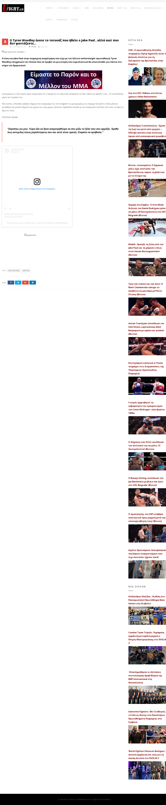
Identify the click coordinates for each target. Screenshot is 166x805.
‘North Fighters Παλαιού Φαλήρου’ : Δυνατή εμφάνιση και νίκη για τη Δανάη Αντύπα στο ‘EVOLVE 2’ (147, 755)
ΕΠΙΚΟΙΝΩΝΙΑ (63, 8)
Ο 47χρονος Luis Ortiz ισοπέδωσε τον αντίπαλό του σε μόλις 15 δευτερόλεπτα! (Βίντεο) (146, 446)
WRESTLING (136, 8)
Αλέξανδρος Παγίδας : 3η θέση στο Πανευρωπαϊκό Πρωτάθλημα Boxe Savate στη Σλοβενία (146, 600)
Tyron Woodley (13, 270)
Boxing (33, 47)
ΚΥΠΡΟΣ (74, 20)
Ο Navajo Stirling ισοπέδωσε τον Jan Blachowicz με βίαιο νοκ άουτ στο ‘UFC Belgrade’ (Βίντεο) (145, 482)
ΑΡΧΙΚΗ (49, 8)
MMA (87, 8)
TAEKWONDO (61, 20)
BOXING (110, 8)
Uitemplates (106, 799)
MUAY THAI (122, 8)
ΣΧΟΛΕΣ (76, 8)
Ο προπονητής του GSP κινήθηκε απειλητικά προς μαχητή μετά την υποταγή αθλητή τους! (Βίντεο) (147, 518)
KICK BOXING (98, 8)
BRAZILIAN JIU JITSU (152, 8)
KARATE (49, 20)
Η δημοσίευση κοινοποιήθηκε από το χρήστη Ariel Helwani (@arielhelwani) (37, 223)
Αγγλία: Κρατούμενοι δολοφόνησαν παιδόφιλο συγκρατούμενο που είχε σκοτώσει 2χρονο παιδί (147, 554)
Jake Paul (26, 270)
